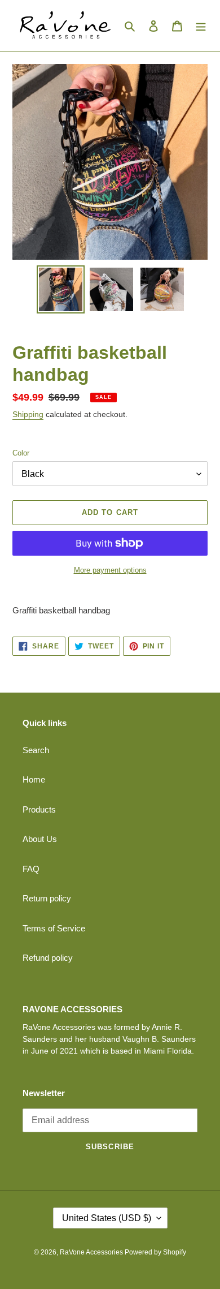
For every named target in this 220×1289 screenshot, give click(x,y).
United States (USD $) (106, 1218)
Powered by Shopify (155, 1252)
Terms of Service (54, 928)
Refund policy (48, 958)
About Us (40, 839)
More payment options (110, 570)
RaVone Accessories (92, 1252)
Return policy (47, 898)
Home (34, 779)
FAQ (31, 869)
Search (36, 750)
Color (20, 453)
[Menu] (201, 26)
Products (39, 809)
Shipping (27, 414)
